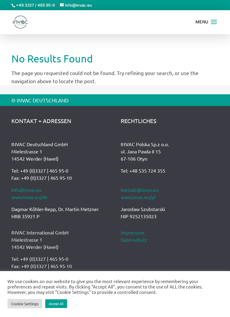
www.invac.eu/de (29, 197)
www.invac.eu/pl (138, 197)
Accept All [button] (56, 303)
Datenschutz (134, 240)
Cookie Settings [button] (25, 303)
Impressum (132, 232)
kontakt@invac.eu (140, 190)
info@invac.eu (26, 190)
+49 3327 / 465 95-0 (35, 5)
